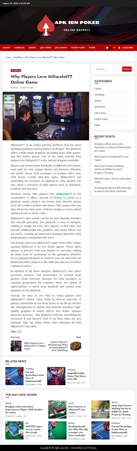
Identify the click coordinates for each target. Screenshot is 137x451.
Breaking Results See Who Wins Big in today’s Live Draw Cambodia (78, 431)
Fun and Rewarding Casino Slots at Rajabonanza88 (35, 377)
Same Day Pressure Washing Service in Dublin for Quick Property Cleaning (109, 169)
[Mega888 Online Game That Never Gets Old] (56, 376)
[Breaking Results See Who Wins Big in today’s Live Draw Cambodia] (57, 430)
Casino (6, 47)
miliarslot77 (64, 193)
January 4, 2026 (34, 436)
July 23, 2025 (75, 383)
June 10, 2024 (27, 88)
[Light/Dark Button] (108, 47)
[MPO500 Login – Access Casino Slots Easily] (14, 430)
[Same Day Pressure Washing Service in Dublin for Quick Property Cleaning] (100, 409)
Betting (8, 403)
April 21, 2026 (119, 418)
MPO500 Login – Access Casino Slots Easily (34, 429)
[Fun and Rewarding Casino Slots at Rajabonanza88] (14, 376)
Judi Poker (45, 47)
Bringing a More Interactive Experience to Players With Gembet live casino (112, 147)
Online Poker (78, 47)
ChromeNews (77, 447)
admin (15, 88)
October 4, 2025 (34, 385)
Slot (19, 331)
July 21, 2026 (76, 416)
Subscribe (128, 47)
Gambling (19, 47)
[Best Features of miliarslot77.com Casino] (57, 409)
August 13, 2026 (15, 416)
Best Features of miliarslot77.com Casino (77, 409)
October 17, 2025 (78, 439)
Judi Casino (61, 47)
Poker (92, 47)
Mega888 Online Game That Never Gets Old (76, 376)
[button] (114, 47)
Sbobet (32, 47)
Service (114, 402)
